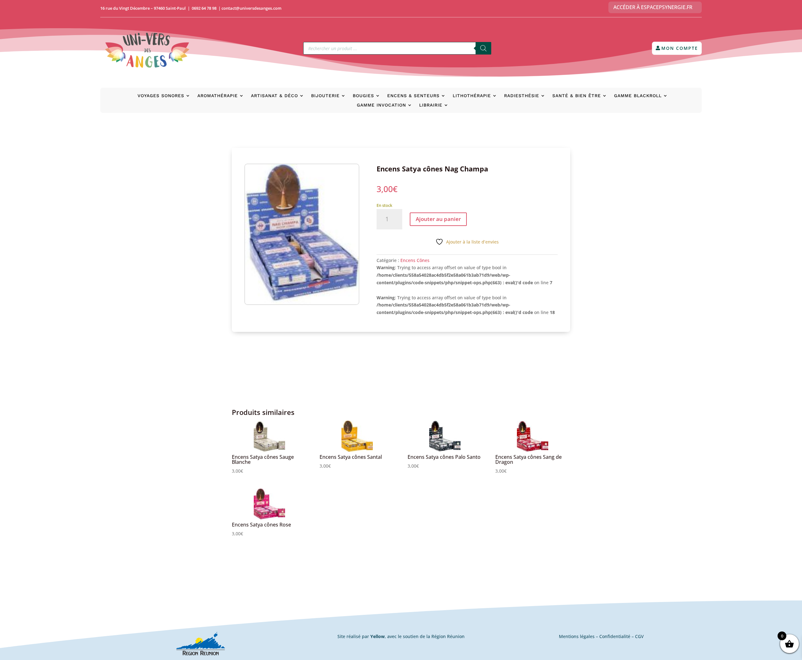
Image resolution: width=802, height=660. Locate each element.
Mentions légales (577, 636)
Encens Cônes (415, 260)
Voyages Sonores (161, 95)
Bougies (363, 95)
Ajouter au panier (438, 219)
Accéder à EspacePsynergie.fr (652, 7)
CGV (639, 636)
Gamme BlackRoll (638, 95)
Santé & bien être (576, 95)
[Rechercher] (483, 48)
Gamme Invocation (381, 105)
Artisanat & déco (274, 95)
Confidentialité (614, 636)
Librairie (430, 105)
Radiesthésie (521, 95)
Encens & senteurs (413, 95)
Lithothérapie (472, 95)
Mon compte (679, 48)
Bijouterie (325, 95)
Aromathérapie (217, 95)
